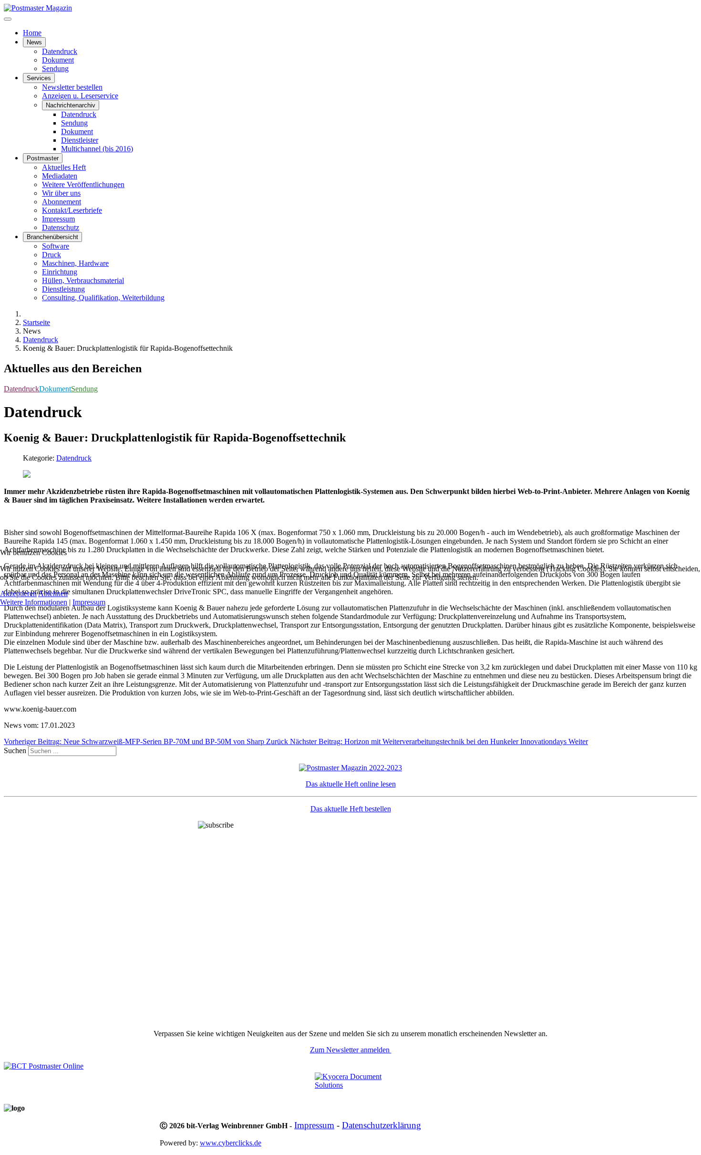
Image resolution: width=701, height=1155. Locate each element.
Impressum (88, 602)
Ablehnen (53, 593)
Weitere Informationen (33, 602)
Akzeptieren (18, 593)
